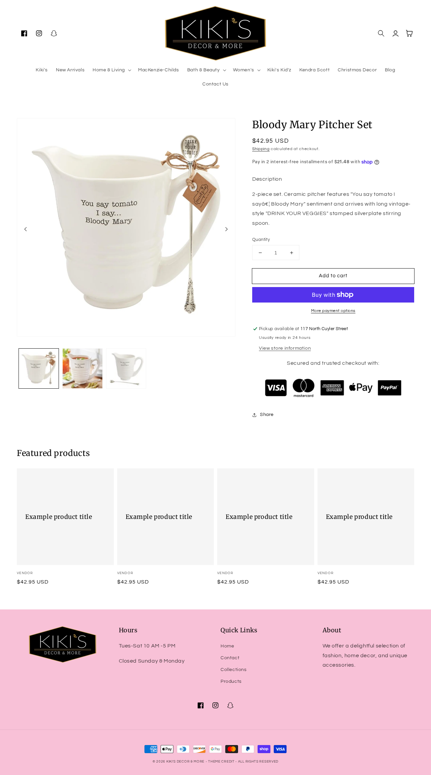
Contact (230, 658)
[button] (111, 70)
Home (227, 646)
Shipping (261, 149)
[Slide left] (25, 229)
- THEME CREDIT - (222, 761)
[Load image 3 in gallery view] (126, 368)
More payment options (333, 311)
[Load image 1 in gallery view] (39, 368)
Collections (234, 669)
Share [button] (267, 414)
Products (231, 681)
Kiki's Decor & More (185, 761)
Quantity (261, 239)
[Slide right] (226, 229)
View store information (285, 348)
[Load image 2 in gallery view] (82, 368)
